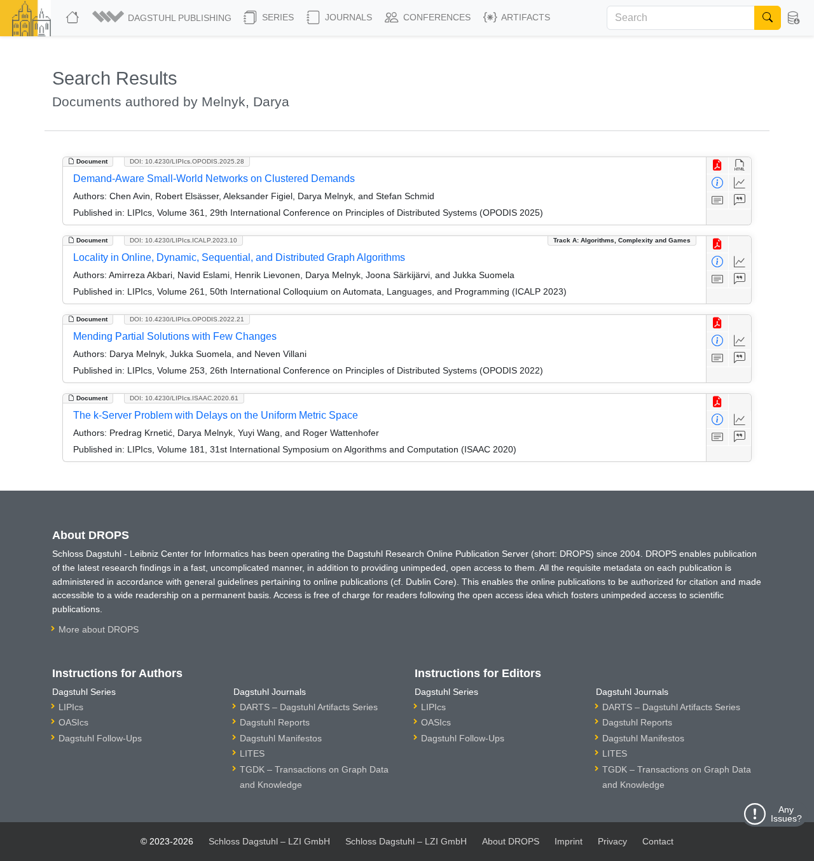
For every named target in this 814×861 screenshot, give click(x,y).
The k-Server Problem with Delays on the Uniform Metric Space (215, 415)
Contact (657, 841)
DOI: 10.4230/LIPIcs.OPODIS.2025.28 (187, 161)
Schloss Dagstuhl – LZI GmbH (269, 841)
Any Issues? (786, 813)
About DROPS (510, 841)
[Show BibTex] (740, 200)
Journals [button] (347, 17)
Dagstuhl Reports (275, 722)
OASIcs (73, 722)
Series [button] (276, 17)
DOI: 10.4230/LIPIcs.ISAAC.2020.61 (184, 398)
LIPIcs (71, 707)
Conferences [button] (436, 17)
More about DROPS (99, 629)
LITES (252, 753)
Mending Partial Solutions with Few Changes (175, 336)
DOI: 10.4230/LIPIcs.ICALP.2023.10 (183, 240)
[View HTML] (740, 165)
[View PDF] (718, 165)
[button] (162, 18)
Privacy (612, 841)
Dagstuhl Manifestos (281, 738)
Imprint (569, 841)
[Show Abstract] (718, 200)
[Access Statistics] (740, 183)
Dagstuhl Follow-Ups (100, 738)
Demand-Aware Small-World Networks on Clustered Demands (214, 178)
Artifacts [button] (524, 17)
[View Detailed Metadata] (718, 183)
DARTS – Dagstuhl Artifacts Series (309, 707)
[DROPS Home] (73, 18)
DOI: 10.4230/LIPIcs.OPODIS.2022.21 (187, 319)
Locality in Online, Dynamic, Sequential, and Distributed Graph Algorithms (239, 257)
